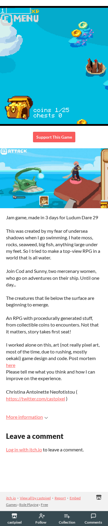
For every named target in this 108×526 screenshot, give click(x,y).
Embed (75, 498)
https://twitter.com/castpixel (35, 398)
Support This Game (54, 137)
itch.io (11, 498)
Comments (93, 522)
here (10, 365)
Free (44, 504)
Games (11, 504)
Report (60, 498)
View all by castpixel (35, 498)
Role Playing (28, 504)
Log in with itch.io (24, 449)
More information (24, 417)
